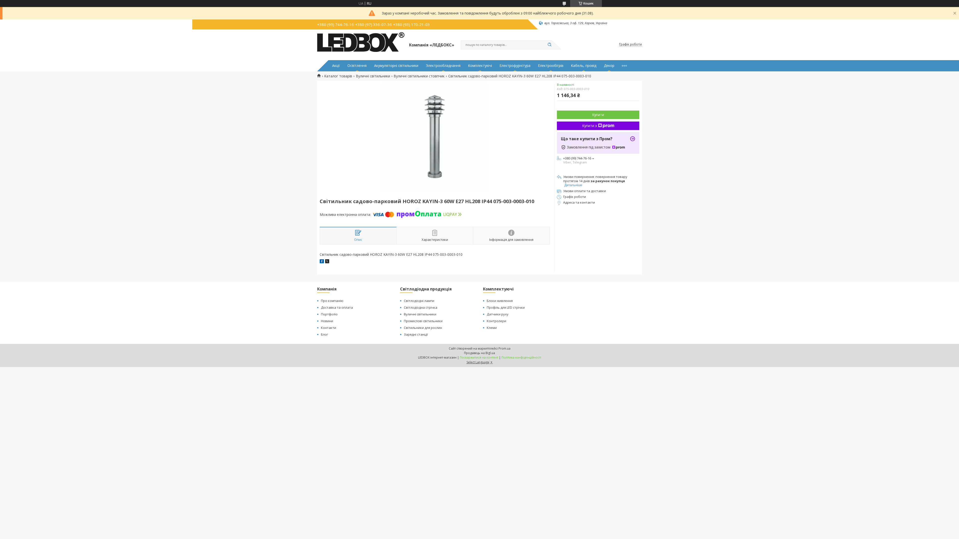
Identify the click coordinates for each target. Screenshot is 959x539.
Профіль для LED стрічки (506, 307)
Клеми (492, 327)
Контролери (496, 321)
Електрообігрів (550, 65)
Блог (324, 334)
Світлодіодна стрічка (420, 307)
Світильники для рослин (423, 327)
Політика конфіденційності (521, 357)
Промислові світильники (423, 321)
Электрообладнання (443, 65)
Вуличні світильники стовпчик (419, 76)
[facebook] (322, 262)
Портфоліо (329, 314)
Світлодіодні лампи (419, 300)
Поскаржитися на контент (479, 357)
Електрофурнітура (514, 65)
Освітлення (357, 65)
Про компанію (332, 300)
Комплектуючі (480, 65)
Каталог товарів (338, 76)
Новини (327, 321)
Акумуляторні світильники (396, 65)
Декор (609, 65)
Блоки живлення (500, 300)
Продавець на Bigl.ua (479, 353)
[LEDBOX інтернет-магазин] (361, 44)
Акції (336, 65)
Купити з (589, 125)
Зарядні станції (416, 334)
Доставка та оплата (337, 307)
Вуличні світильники (373, 76)
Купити (598, 114)
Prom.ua (504, 348)
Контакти (328, 327)
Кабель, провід (583, 65)
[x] (327, 262)
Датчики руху (497, 314)
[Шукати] (549, 44)
